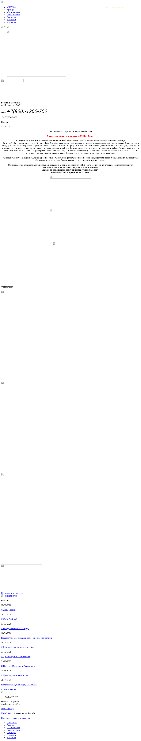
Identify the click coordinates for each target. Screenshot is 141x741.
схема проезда (7, 708)
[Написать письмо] (5, 27)
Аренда (10, 10)
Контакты (11, 22)
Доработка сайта (9, 713)
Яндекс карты (10, 596)
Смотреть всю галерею (12, 593)
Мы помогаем (13, 12)
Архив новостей (9, 689)
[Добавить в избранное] (8, 27)
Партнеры (11, 17)
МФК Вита (12, 7)
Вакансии (11, 19)
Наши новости (13, 14)
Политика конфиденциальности (16, 718)
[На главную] (2, 27)
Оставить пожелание (113, 7)
